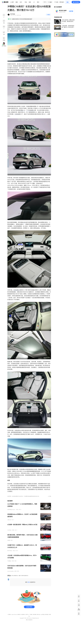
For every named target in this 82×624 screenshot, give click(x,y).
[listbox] (29, 536)
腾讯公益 (38, 614)
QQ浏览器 (42, 614)
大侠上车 (9, 519)
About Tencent (14, 614)
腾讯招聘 (34, 614)
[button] (71, 11)
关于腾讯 (9, 614)
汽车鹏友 (9, 560)
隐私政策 (23, 614)
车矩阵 (8, 540)
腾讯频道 (46, 614)
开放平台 (26, 614)
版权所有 (30, 619)
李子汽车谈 (9, 550)
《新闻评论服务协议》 (25, 575)
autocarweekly (10, 571)
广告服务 (30, 614)
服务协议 (19, 614)
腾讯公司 (27, 619)
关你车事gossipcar (11, 509)
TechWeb (9, 530)
